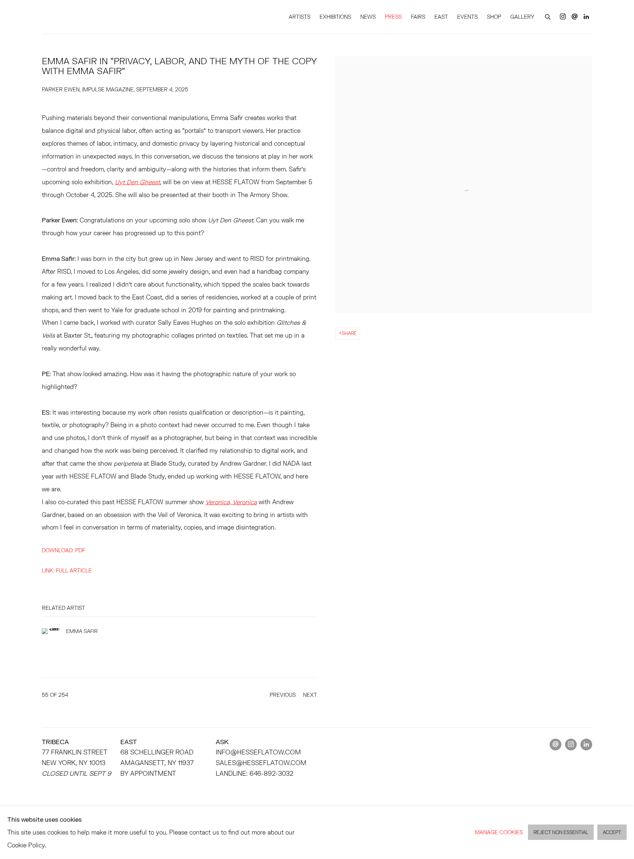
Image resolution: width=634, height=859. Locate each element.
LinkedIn (586, 17)
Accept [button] (612, 833)
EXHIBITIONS (335, 17)
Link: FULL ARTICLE (67, 570)
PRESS (393, 17)
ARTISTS (299, 17)
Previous (283, 695)
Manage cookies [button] (499, 832)
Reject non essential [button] (560, 833)
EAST (441, 17)
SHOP (494, 17)
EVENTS (467, 17)
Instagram (563, 17)
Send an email (574, 17)
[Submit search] (548, 16)
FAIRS (418, 17)
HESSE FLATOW (75, 17)
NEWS (368, 17)
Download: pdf (63, 550)
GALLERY (522, 17)
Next (310, 695)
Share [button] (349, 333)
